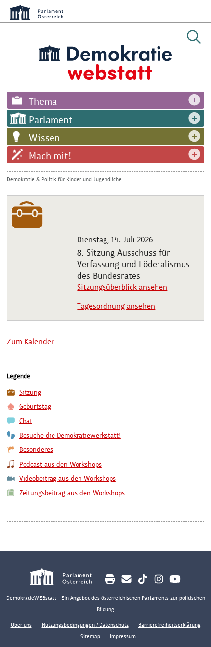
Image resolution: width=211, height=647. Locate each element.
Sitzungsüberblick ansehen (122, 287)
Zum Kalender (30, 341)
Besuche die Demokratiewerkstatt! (70, 435)
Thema (43, 101)
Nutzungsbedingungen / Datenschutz (85, 625)
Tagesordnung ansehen (116, 306)
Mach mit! (50, 155)
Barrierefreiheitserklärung (169, 625)
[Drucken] (110, 579)
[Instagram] (159, 579)
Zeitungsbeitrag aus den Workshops (72, 493)
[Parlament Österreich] (66, 578)
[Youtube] (175, 579)
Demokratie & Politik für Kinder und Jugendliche (64, 179)
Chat (25, 420)
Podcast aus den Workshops (60, 464)
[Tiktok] (142, 579)
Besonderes (36, 449)
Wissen (44, 137)
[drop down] (194, 100)
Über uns (21, 625)
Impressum (123, 636)
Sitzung (30, 392)
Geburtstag (35, 406)
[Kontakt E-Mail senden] (126, 579)
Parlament (51, 119)
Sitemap (90, 636)
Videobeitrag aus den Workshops (67, 478)
